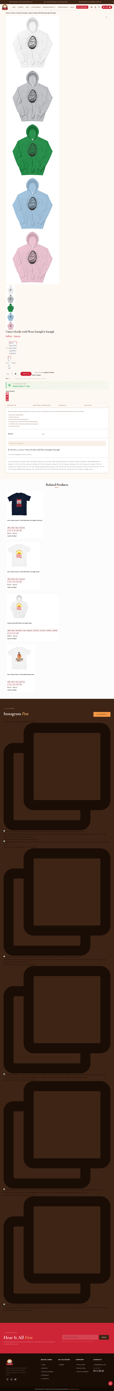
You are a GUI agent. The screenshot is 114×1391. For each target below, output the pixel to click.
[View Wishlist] (99, 7)
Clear (14, 363)
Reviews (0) (63, 405)
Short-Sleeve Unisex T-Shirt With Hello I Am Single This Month (24, 520)
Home (8, 13)
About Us (44, 1368)
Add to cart (26, 374)
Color (7, 348)
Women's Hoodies (21, 13)
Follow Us (101, 714)
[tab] (18, 405)
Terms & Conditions (47, 1371)
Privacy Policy (81, 1364)
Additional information (41, 405)
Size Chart (88, 405)
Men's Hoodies (28, 378)
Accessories (36, 7)
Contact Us (45, 1378)
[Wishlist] (99, 7)
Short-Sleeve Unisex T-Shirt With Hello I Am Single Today (23, 572)
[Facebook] (57, 393)
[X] (57, 396)
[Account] (95, 7)
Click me (110, 1383)
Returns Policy (81, 1368)
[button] (44, 372)
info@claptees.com (100, 1364)
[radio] (13, 343)
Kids (27, 7)
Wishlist (61, 1364)
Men (13, 7)
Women (20, 7)
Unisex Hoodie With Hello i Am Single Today (19, 623)
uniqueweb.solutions (74, 1389)
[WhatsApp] (57, 399)
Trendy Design (63, 7)
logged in (18, 454)
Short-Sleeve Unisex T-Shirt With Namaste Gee (20, 674)
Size (7, 363)
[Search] (91, 7)
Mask (72, 7)
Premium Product (49, 7)
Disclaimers (45, 1375)
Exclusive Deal (82, 7)
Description (11, 405)
